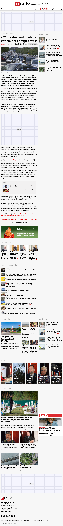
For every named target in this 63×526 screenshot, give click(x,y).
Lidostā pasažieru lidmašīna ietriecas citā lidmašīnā (20, 279)
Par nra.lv (2, 520)
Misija (10, 520)
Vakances (42, 520)
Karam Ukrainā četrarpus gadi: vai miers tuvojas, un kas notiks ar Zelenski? (17, 419)
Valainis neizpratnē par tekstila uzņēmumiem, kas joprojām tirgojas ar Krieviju (34, 350)
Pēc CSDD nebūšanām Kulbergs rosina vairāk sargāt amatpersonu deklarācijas (33, 256)
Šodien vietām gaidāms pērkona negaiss (17, 290)
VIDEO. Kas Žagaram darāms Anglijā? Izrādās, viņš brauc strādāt (54, 46)
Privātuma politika (15, 520)
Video (3, 360)
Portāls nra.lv (3, 44)
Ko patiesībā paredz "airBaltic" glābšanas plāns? (52, 61)
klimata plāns (13, 219)
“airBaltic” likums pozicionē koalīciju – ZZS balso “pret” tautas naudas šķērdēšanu (25, 332)
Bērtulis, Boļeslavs (35, 4)
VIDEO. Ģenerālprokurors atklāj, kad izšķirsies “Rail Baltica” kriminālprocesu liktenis (28, 447)
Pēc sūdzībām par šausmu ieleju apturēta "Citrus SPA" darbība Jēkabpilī (20, 270)
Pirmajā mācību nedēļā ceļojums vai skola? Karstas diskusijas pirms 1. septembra (20, 294)
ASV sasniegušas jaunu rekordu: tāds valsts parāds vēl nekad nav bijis (25, 350)
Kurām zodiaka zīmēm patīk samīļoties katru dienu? (20, 313)
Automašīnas (5, 219)
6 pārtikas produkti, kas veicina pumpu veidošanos (20, 308)
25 (29, 304)
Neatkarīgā (10, 9)
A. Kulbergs (13, 160)
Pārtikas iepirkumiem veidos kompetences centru (34, 330)
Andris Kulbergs (22, 219)
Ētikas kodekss (37, 520)
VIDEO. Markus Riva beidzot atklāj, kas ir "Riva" (52, 39)
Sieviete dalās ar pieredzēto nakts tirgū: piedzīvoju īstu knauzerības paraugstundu (22, 190)
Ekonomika (5, 33)
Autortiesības (30, 520)
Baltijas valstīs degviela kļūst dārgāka (7, 338)
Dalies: (13, 222)
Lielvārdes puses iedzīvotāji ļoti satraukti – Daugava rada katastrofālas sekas (20, 299)
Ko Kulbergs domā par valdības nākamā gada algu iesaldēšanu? (4, 255)
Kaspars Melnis (32, 219)
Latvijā (11, 33)
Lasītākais (43, 34)
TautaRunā (24, 9)
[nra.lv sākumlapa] (22, 4)
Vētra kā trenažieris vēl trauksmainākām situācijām (53, 69)
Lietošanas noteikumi (24, 520)
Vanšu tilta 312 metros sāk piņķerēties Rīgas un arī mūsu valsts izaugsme (54, 54)
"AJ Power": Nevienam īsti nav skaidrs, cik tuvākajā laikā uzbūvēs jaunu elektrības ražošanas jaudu (20, 275)
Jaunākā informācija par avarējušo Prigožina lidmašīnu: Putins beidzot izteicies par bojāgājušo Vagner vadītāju (20, 285)
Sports (36, 9)
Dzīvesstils (17, 9)
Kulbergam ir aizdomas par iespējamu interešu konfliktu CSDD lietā (14, 255)
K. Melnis (3, 88)
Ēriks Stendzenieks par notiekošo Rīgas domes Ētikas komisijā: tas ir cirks (9, 446)
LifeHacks (30, 9)
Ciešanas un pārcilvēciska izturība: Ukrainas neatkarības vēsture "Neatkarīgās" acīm (18, 303)
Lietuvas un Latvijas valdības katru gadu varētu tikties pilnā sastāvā (24, 255)
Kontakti (46, 520)
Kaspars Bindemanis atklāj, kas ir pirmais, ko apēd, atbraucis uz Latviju (21, 186)
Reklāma (6, 520)
